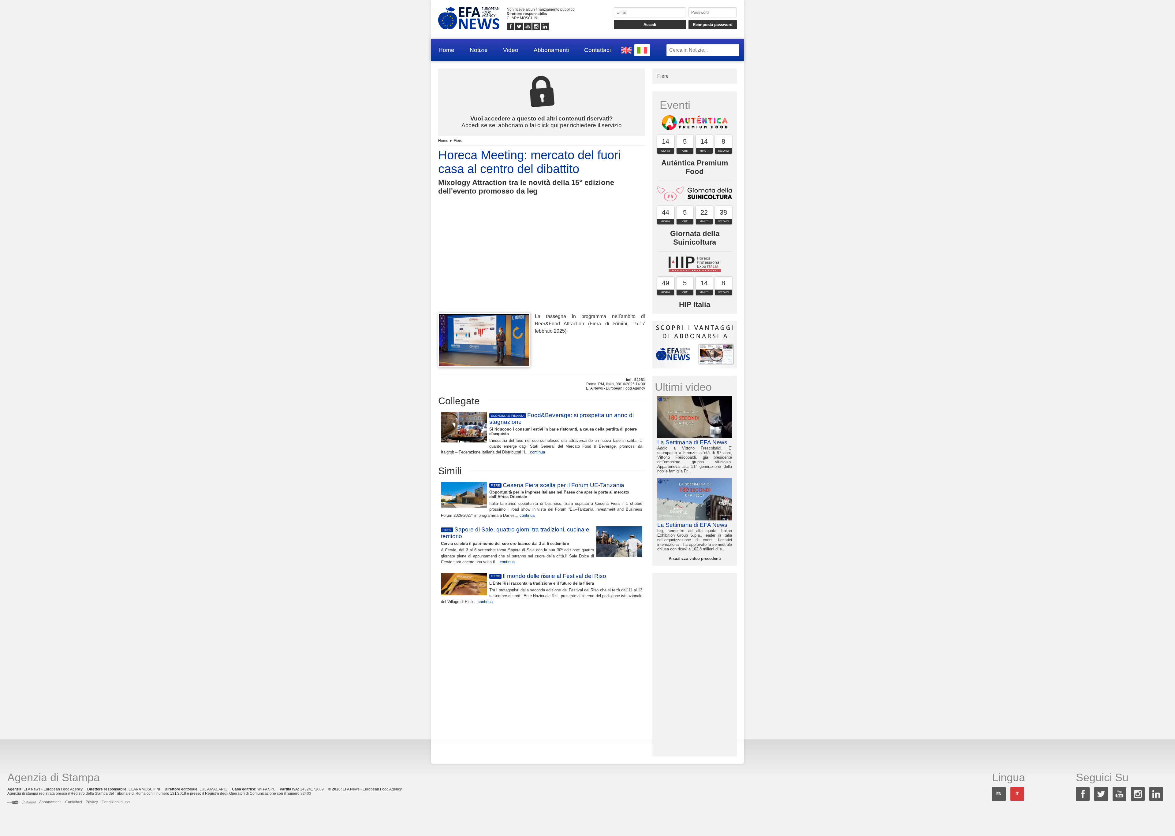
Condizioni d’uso (116, 802)
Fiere (458, 141)
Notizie (479, 50)
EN (999, 794)
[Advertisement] (541, 265)
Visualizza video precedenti (695, 558)
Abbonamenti (551, 50)
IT (1017, 794)
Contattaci (597, 50)
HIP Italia (694, 304)
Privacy (92, 802)
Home (446, 50)
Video (510, 50)
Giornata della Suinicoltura (694, 237)
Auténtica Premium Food (694, 167)
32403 (305, 793)
